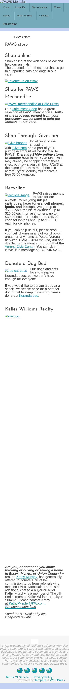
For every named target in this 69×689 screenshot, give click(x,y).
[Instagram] (27, 670)
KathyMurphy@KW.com (27, 603)
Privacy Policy (43, 677)
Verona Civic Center (19, 246)
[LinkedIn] (42, 670)
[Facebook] (20, 670)
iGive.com (19, 148)
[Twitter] (34, 670)
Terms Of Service (17, 677)
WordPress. (58, 680)
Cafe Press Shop (24, 109)
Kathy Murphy (26, 577)
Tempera (40, 680)
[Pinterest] (49, 670)
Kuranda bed (28, 295)
